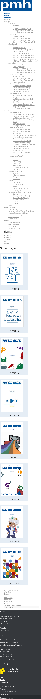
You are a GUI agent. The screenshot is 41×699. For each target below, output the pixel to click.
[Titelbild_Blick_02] (12, 327)
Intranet (2, 677)
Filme (6, 603)
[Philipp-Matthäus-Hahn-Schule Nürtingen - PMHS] (16, 10)
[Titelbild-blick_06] (12, 495)
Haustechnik (8, 601)
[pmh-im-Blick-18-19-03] (12, 369)
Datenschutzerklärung (7, 686)
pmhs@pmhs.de (16, 645)
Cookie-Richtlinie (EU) (8, 691)
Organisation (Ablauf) (11, 590)
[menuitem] (21, 14)
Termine (7, 596)
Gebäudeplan (4, 630)
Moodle (2, 680)
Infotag (6, 594)
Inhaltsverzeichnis (6, 694)
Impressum (3, 689)
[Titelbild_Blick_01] (12, 285)
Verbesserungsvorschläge (12, 605)
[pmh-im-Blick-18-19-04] (12, 411)
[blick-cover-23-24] (12, 537)
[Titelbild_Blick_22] (12, 453)
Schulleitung (8, 598)
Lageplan (3, 628)
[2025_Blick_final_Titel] (12, 579)
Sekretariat (7, 600)
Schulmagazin (9, 607)
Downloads (4, 682)
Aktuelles (7, 592)
